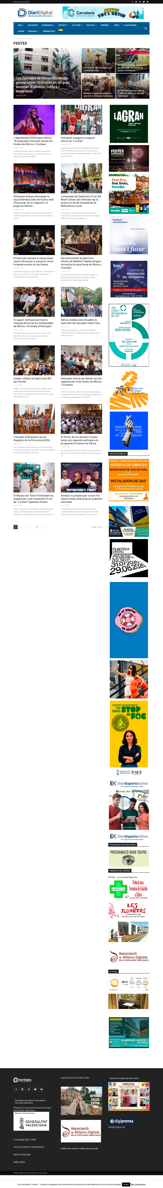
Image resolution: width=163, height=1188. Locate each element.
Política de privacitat (88, 1148)
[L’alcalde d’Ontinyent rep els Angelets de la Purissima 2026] (34, 419)
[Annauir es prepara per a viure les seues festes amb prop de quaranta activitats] (81, 477)
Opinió (21, 31)
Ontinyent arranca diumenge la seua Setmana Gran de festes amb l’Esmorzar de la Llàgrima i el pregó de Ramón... (33, 201)
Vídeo (116, 25)
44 (37, 527)
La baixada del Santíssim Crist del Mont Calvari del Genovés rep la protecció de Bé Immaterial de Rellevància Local (81, 201)
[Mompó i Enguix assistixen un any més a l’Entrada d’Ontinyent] (98, 86)
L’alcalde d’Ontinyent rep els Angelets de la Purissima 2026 (31, 439)
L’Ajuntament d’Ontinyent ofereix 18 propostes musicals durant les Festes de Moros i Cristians (33, 141)
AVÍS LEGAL (19, 1162)
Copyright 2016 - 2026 (26, 1140)
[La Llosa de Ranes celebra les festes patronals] (98, 60)
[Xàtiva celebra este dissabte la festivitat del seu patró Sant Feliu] (81, 302)
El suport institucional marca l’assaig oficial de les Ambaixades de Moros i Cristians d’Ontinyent (33, 323)
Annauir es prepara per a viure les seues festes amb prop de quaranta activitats (81, 498)
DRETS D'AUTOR (21, 1155)
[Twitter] (144, 1)
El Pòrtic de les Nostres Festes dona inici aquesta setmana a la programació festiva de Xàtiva (79, 440)
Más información (138, 1184)
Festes (19, 74)
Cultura (76, 25)
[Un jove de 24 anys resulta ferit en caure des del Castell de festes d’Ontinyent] (133, 60)
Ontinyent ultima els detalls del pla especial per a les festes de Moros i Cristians (81, 381)
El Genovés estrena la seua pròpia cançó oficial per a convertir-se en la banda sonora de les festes (33, 261)
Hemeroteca (49, 31)
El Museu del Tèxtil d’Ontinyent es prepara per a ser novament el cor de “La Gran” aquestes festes (33, 498)
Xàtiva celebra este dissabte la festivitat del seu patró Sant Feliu (80, 321)
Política (90, 25)
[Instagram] (136, 1)
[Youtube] (148, 1)
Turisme (104, 25)
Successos (33, 25)
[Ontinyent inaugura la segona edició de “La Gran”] (81, 120)
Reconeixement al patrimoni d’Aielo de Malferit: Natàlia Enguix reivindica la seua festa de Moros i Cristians (81, 263)
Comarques (47, 25)
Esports (62, 25)
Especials (32, 31)
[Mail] (140, 1)
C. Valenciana (130, 25)
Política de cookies (69, 1148)
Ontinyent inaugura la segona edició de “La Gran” (78, 139)
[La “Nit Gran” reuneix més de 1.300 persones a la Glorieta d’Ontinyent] (133, 86)
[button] (146, 28)
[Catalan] (62, 31)
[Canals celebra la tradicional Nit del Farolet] (34, 360)
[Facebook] (132, 1)
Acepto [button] (126, 1184)
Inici (20, 25)
